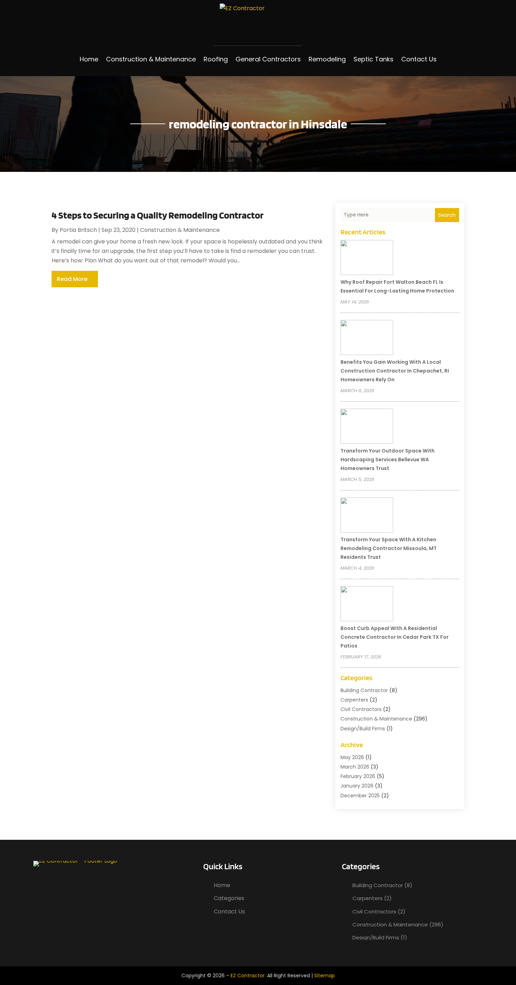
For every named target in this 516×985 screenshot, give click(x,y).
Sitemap (324, 975)
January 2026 (356, 785)
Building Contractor (364, 690)
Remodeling (327, 59)
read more (72, 279)
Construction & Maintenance (151, 59)
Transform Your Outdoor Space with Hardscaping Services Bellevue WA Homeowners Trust (387, 459)
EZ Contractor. (248, 975)
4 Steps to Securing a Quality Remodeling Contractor (158, 215)
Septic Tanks (373, 59)
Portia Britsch (78, 230)
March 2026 (354, 766)
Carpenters (354, 699)
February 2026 (357, 776)
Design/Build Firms (362, 728)
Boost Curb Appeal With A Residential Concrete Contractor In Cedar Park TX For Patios (394, 637)
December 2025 (360, 795)
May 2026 (352, 757)
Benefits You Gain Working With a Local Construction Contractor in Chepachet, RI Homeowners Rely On (394, 371)
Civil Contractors (361, 709)
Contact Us (419, 59)
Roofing (216, 59)
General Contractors (268, 59)
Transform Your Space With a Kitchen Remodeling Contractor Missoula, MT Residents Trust (388, 548)
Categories (229, 898)
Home (89, 59)
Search (447, 215)
